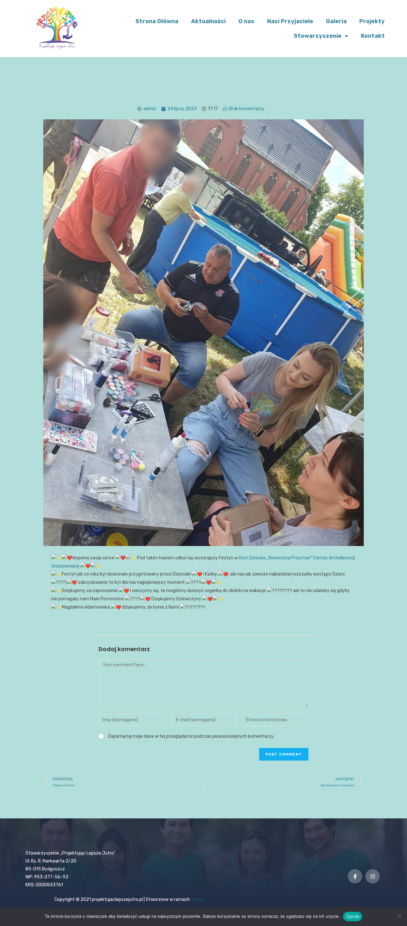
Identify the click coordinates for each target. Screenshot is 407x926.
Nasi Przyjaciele (290, 21)
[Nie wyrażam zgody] (399, 916)
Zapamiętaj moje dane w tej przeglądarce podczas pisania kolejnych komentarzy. (191, 736)
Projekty (372, 21)
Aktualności (208, 21)
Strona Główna (156, 21)
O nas (246, 21)
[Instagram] (372, 876)
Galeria (336, 21)
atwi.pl (197, 899)
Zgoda (352, 916)
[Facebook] (355, 876)
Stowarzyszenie (317, 35)
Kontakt (373, 35)
